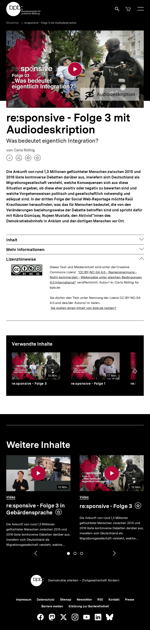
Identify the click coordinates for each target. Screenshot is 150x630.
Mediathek (12, 22)
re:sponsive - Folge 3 (29, 383)
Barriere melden (52, 606)
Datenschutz (46, 599)
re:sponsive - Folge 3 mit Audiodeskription (50, 22)
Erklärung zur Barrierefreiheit (89, 606)
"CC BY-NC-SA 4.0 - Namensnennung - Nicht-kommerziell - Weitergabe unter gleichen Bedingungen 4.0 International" (96, 277)
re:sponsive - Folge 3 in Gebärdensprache (35, 509)
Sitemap (65, 599)
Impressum (23, 599)
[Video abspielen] (75, 69)
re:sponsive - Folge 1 (88, 383)
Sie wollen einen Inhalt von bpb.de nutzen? (83, 308)
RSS (100, 599)
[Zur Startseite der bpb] (23, 15)
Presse (129, 599)
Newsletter (84, 599)
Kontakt (113, 599)
